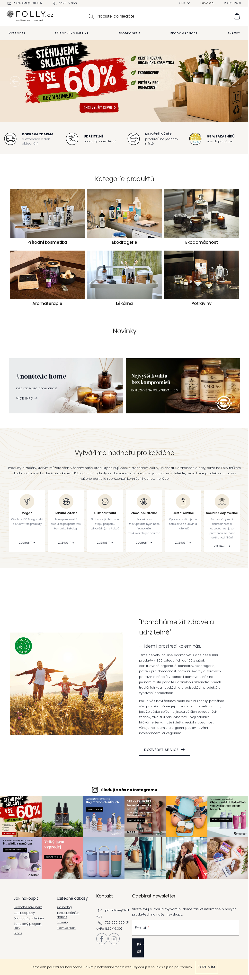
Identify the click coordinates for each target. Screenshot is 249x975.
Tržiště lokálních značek (68, 915)
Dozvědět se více (161, 749)
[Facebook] (101, 938)
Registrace (232, 3)
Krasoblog (64, 907)
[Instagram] (114, 938)
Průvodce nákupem (28, 907)
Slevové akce (66, 928)
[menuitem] (16, 33)
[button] (15, 81)
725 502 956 (67, 3)
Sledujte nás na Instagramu (129, 789)
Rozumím (206, 967)
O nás (18, 933)
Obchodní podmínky (29, 918)
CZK (182, 3)
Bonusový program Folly (28, 926)
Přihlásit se (140, 948)
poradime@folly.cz (28, 3)
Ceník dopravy (24, 913)
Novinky (62, 922)
